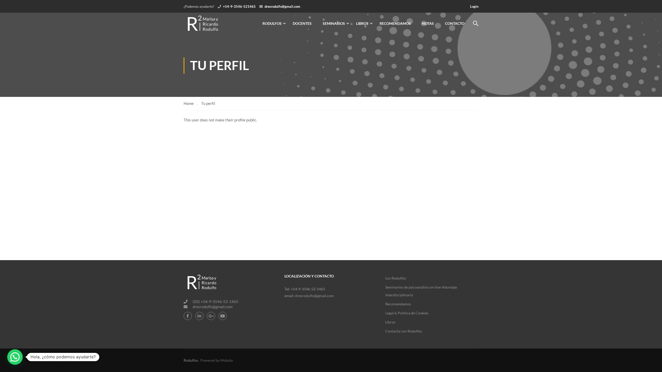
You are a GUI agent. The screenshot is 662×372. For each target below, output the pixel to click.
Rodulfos (272, 23)
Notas (428, 23)
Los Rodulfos (395, 278)
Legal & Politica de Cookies (406, 313)
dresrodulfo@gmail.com (282, 6)
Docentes (302, 23)
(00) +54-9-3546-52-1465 (215, 301)
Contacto (454, 23)
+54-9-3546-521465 (239, 6)
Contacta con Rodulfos (403, 331)
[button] (15, 357)
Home (189, 103)
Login (474, 6)
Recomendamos (395, 23)
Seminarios (334, 23)
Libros (362, 23)
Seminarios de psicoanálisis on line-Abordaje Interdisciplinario (421, 291)
